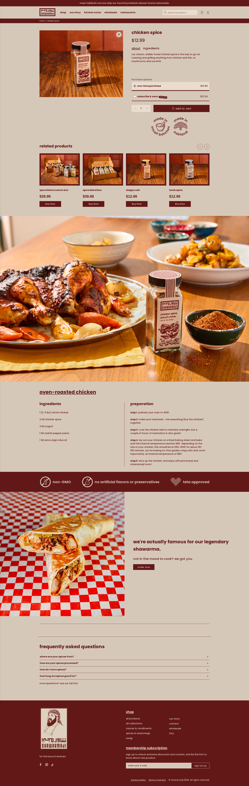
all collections (134, 723)
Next (207, 146)
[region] (124, 3)
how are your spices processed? (59, 663)
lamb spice (176, 190)
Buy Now (50, 204)
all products (133, 718)
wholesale (175, 728)
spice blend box (92, 190)
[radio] (134, 86)
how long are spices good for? (58, 676)
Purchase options (142, 79)
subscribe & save (152, 96)
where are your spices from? (57, 656)
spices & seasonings (138, 733)
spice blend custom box (53, 190)
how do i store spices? (53, 669)
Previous (200, 146)
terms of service (157, 780)
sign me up (200, 765)
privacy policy (138, 780)
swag (129, 738)
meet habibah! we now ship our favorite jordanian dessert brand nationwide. (124, 3)
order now (144, 567)
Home (42, 21)
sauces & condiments (139, 728)
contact (174, 723)
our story (174, 718)
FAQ (171, 733)
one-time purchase (149, 86)
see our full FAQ (69, 683)
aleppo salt (133, 190)
